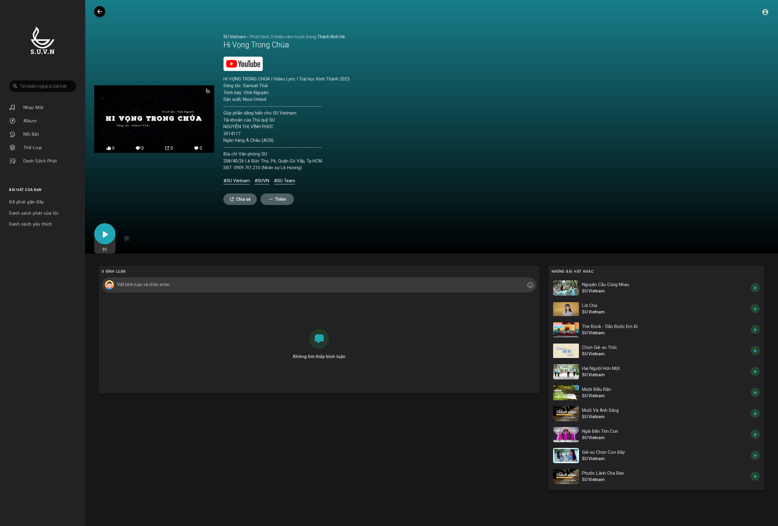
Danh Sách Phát (39, 161)
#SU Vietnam (236, 180)
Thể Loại (32, 147)
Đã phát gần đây (26, 202)
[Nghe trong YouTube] (243, 63)
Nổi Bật (30, 134)
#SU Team (284, 180)
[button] (42, 86)
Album (29, 121)
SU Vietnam (234, 36)
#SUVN (262, 180)
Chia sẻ (243, 199)
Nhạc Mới (32, 107)
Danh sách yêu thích (30, 224)
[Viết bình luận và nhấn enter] (319, 284)
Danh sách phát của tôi (33, 213)
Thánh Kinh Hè (331, 36)
